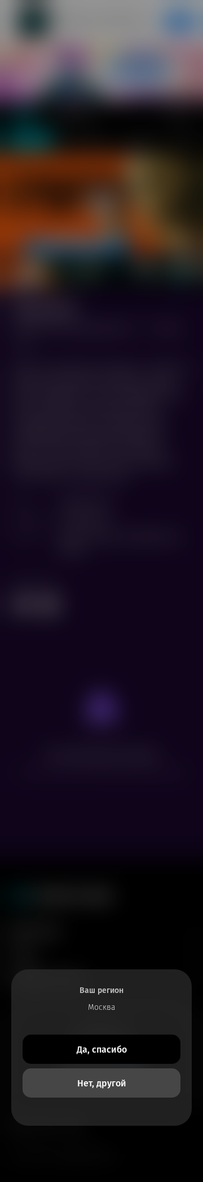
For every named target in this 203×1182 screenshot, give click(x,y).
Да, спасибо (102, 1049)
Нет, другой (101, 1083)
